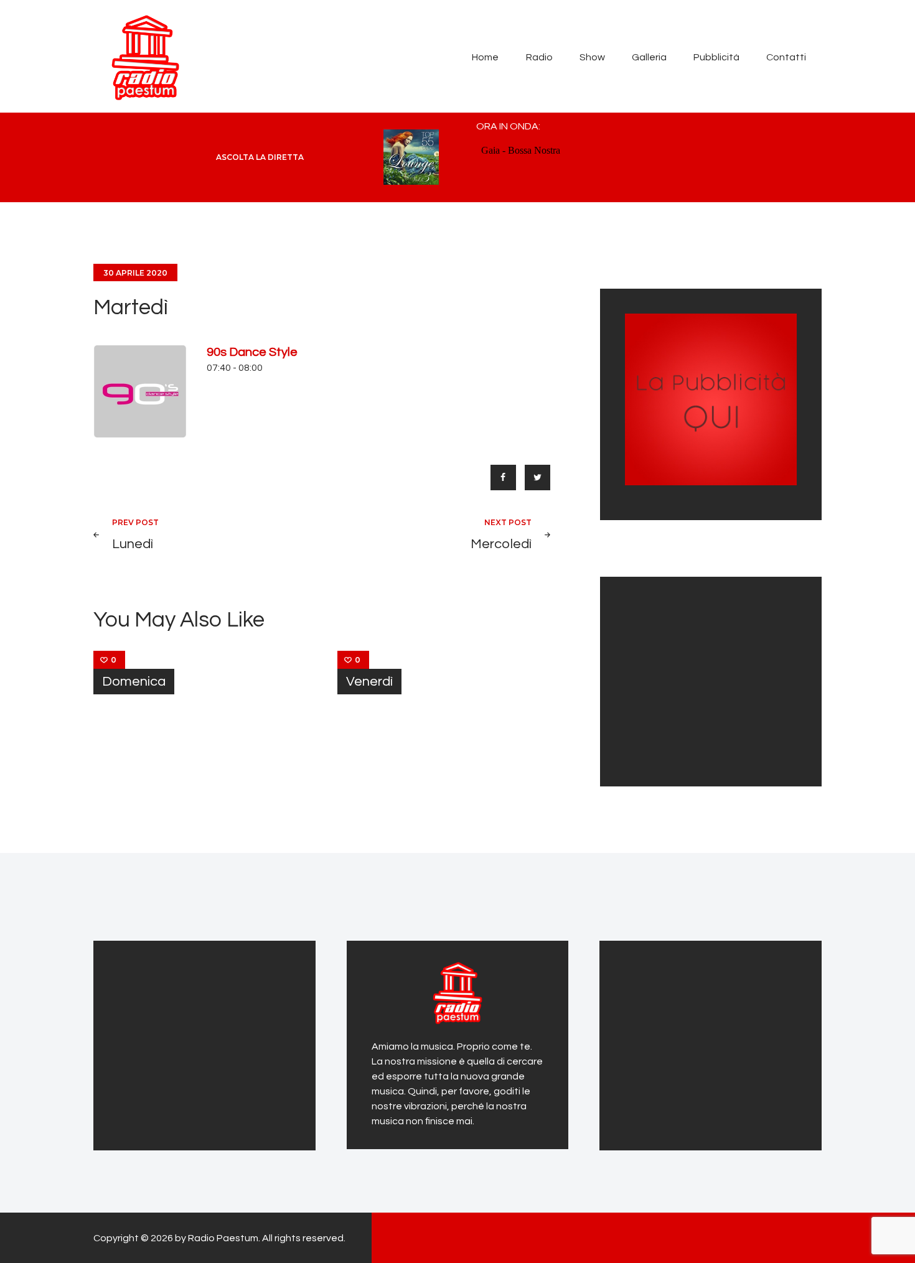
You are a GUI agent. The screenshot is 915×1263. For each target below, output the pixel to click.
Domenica (134, 681)
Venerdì (369, 681)
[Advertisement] (703, 679)
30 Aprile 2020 (135, 272)
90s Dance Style (252, 352)
